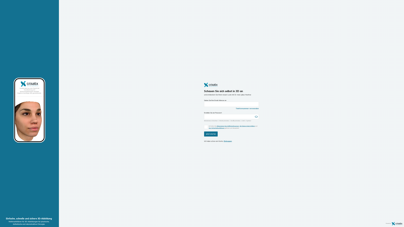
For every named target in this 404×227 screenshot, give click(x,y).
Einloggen (228, 141)
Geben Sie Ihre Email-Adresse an (215, 100)
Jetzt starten (211, 134)
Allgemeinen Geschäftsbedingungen (228, 126)
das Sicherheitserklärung (216, 128)
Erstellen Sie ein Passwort (213, 113)
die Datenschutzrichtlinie (247, 126)
